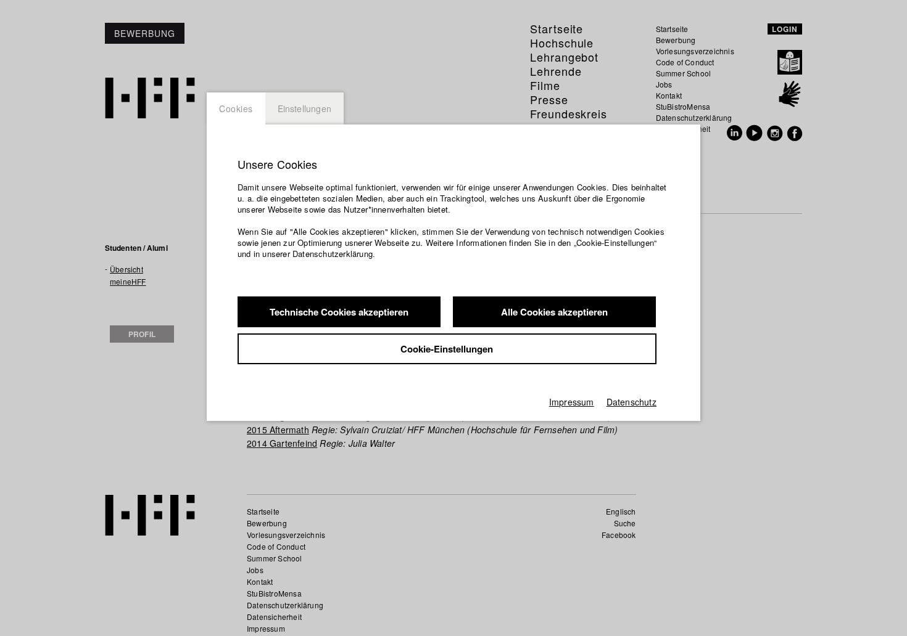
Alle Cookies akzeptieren (554, 312)
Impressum (571, 402)
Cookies (236, 108)
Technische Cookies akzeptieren (339, 312)
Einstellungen (305, 108)
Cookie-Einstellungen (446, 349)
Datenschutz (631, 402)
